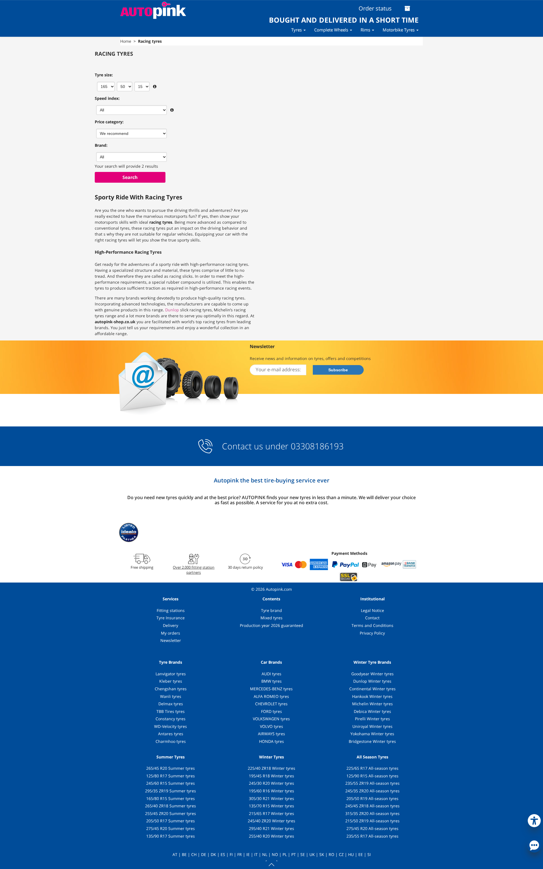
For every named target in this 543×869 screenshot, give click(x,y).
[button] (534, 819)
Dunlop (172, 309)
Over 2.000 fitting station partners (193, 570)
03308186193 (316, 446)
